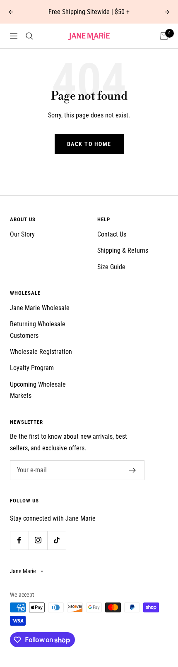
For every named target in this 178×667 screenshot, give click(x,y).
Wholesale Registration (41, 352)
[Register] (132, 470)
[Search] (29, 36)
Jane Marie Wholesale (40, 308)
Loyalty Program (32, 368)
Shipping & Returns (122, 250)
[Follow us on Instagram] (38, 540)
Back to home (89, 144)
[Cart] (164, 36)
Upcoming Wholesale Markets (38, 389)
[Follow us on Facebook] (19, 540)
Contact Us (111, 234)
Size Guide (111, 267)
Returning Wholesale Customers (37, 329)
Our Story (22, 234)
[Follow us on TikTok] (56, 540)
